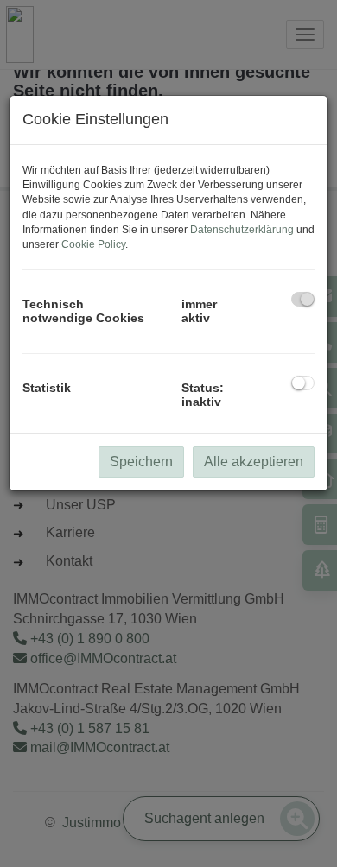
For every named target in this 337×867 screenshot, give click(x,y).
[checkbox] (303, 299)
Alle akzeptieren (253, 461)
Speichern (141, 461)
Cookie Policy (93, 244)
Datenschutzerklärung (242, 230)
